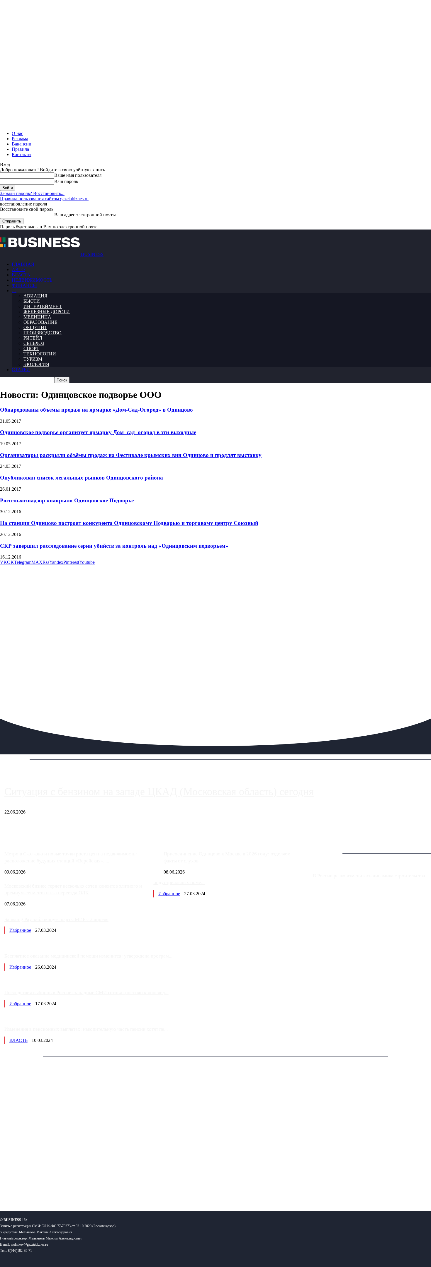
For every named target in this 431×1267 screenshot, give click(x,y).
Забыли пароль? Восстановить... (32, 193)
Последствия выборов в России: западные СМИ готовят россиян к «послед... (86, 992)
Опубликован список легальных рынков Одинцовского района (81, 478)
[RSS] (23, 1187)
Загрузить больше (330, 846)
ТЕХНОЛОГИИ (39, 353)
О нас (17, 133)
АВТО (18, 269)
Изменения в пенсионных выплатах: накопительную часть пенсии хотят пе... (86, 1029)
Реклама (20, 138)
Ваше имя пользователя (77, 175)
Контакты (21, 154)
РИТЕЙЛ (32, 337)
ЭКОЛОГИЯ (36, 364)
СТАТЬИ (21, 369)
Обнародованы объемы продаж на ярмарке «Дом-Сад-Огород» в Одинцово (96, 410)
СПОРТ (31, 348)
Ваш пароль (66, 181)
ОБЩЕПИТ (35, 327)
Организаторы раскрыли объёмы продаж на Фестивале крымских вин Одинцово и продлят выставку (131, 455)
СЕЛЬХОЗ (33, 343)
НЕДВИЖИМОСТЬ (32, 280)
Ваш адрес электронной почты (85, 214)
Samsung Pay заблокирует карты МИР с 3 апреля (56, 919)
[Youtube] (90, 1187)
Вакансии (21, 143)
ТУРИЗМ (32, 359)
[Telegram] (40, 1187)
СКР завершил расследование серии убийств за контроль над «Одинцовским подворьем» (114, 546)
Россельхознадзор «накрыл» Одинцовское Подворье (67, 500)
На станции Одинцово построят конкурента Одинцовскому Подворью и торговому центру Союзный (129, 523)
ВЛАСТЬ (21, 274)
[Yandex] (73, 1187)
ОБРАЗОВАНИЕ (40, 322)
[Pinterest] (7, 1187)
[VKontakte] (57, 1187)
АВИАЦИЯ (35, 295)
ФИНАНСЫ (24, 285)
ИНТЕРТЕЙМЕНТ (42, 306)
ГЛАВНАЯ (23, 264)
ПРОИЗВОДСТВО (42, 332)
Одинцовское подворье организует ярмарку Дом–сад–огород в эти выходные (98, 432)
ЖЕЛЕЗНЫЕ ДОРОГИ (46, 311)
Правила (20, 149)
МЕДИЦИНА (37, 316)
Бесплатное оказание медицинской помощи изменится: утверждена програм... (88, 956)
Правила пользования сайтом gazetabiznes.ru (44, 198)
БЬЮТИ (31, 301)
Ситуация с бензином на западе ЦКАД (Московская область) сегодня (159, 791)
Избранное (169, 893)
